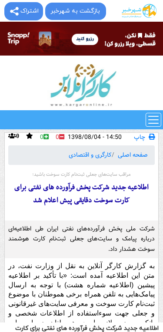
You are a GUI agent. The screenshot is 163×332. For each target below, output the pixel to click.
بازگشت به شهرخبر (75, 11)
